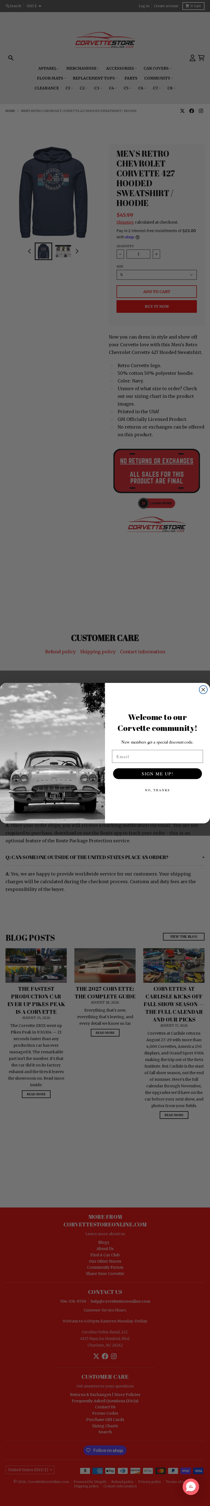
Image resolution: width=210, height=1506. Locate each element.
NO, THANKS (157, 789)
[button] (191, 1487)
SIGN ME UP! (157, 773)
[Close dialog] (203, 689)
